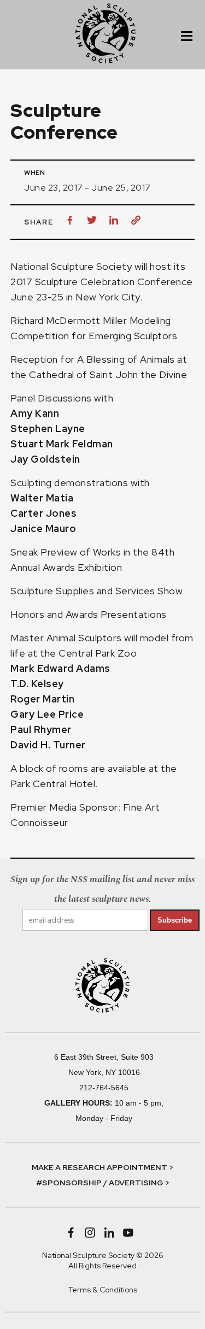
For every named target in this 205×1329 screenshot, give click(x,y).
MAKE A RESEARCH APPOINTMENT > (102, 1167)
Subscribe (174, 920)
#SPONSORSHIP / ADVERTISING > (102, 1183)
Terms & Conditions (102, 1290)
